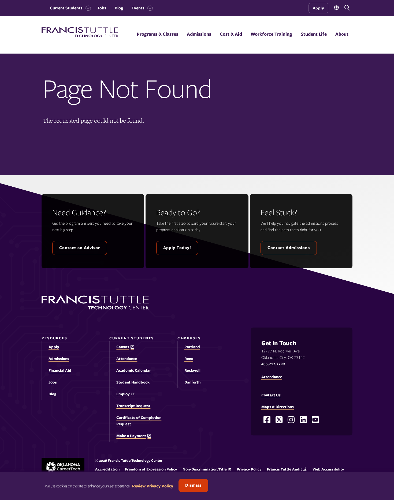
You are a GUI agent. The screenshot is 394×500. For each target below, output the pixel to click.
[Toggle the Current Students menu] (86, 8)
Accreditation (107, 469)
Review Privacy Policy (152, 486)
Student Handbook (133, 382)
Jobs (101, 8)
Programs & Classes (157, 34)
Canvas (122, 347)
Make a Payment (131, 436)
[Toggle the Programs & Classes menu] (157, 41)
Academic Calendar (133, 370)
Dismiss (193, 485)
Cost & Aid (231, 34)
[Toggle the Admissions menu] (199, 41)
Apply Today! (177, 248)
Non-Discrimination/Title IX (207, 469)
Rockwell (192, 370)
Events (138, 8)
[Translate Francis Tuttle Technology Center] (336, 8)
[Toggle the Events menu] (148, 8)
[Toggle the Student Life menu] (314, 41)
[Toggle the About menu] (342, 41)
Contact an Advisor (79, 248)
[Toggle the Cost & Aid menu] (231, 41)
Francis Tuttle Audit (284, 469)
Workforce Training (271, 34)
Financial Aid (60, 370)
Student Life (314, 34)
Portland (192, 346)
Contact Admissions (288, 248)
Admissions (199, 34)
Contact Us (271, 395)
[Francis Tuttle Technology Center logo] (80, 36)
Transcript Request (133, 405)
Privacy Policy (249, 469)
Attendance (126, 358)
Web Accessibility (328, 469)
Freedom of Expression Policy (151, 469)
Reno (188, 358)
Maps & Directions (277, 406)
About (341, 34)
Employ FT (125, 394)
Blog (119, 8)
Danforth (192, 382)
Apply (318, 8)
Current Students (66, 8)
